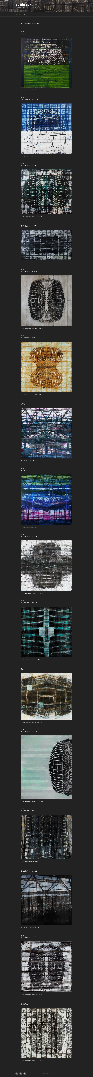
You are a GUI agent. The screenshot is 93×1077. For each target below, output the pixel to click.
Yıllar (36, 14)
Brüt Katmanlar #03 (29, 811)
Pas (22, 669)
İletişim (43, 14)
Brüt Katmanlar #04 (29, 731)
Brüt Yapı (25, 1004)
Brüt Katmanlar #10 (29, 165)
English (75, 7)
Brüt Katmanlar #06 (29, 536)
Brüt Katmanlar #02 (29, 871)
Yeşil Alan (25, 34)
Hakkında (18, 14)
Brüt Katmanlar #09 (29, 226)
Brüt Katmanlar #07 (29, 338)
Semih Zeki (24, 4)
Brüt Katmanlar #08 (29, 271)
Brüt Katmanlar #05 (29, 603)
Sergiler (24, 14)
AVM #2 (24, 404)
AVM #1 (24, 470)
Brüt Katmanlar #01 (29, 937)
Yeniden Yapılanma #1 (30, 99)
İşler (31, 14)
